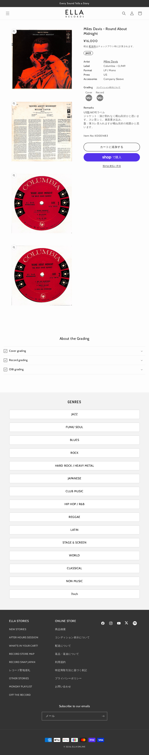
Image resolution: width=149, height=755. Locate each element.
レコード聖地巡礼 (19, 670)
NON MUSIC (74, 581)
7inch (74, 594)
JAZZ (88, 53)
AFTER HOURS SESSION (23, 637)
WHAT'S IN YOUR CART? (23, 645)
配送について (63, 645)
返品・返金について (67, 654)
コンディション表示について (108, 87)
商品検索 (60, 629)
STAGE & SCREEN (74, 542)
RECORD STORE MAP (22, 654)
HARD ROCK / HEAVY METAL (74, 465)
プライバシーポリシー (68, 678)
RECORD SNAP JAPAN (22, 662)
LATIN (74, 530)
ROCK (74, 453)
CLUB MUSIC (74, 491)
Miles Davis (111, 61)
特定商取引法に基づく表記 (71, 670)
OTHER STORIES (19, 678)
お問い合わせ (63, 686)
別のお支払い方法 (112, 166)
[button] (8, 13)
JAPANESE (74, 478)
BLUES (74, 440)
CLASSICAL (74, 568)
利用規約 (60, 662)
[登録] (103, 716)
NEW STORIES (17, 629)
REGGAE (74, 517)
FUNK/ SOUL (74, 427)
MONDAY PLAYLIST (20, 686)
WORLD (74, 555)
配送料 (92, 46)
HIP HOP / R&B (75, 504)
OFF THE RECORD (20, 694)
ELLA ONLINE (78, 746)
